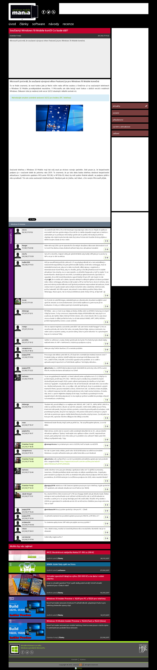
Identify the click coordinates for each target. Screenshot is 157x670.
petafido (25, 340)
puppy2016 (26, 354)
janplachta (26, 431)
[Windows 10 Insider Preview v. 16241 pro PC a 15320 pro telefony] (27, 606)
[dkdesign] (18, 312)
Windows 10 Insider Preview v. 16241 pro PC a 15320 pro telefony (76, 598)
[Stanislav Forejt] (18, 445)
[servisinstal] (18, 538)
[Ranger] (18, 247)
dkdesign (25, 311)
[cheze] (18, 530)
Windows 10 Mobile (18, 224)
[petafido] (18, 341)
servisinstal (26, 537)
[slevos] (18, 231)
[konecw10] (59, 118)
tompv (24, 326)
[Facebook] (44, 12)
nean (24, 422)
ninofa (24, 254)
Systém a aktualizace (121, 126)
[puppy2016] (18, 356)
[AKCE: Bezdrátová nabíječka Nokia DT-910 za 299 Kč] (27, 555)
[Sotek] (18, 301)
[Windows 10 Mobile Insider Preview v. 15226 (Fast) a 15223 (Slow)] (27, 629)
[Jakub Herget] (18, 495)
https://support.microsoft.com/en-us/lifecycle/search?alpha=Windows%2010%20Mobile (72, 462)
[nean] (18, 424)
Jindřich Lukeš (52, 558)
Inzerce (82, 659)
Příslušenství (118, 120)
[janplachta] (18, 432)
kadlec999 (26, 262)
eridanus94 (26, 522)
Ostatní (116, 113)
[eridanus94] (18, 524)
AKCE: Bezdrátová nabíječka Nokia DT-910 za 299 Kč (70, 552)
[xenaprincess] (18, 350)
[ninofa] (18, 255)
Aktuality (116, 106)
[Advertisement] (119, 6)
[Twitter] (49, 12)
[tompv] (18, 328)
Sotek (24, 300)
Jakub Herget (27, 494)
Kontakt (75, 659)
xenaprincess (27, 348)
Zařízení (116, 133)
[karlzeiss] (18, 378)
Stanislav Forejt (15, 35)
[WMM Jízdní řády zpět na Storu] (27, 567)
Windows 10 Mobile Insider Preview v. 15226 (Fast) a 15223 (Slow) (76, 621)
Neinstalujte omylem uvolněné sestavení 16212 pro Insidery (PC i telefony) (41, 98)
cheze (24, 528)
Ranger (24, 245)
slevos (24, 230)
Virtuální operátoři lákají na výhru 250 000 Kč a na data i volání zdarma (75, 578)
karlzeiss (25, 376)
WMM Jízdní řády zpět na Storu (61, 564)
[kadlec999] (18, 264)
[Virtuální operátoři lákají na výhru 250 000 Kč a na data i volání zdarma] (27, 584)
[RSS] (54, 12)
